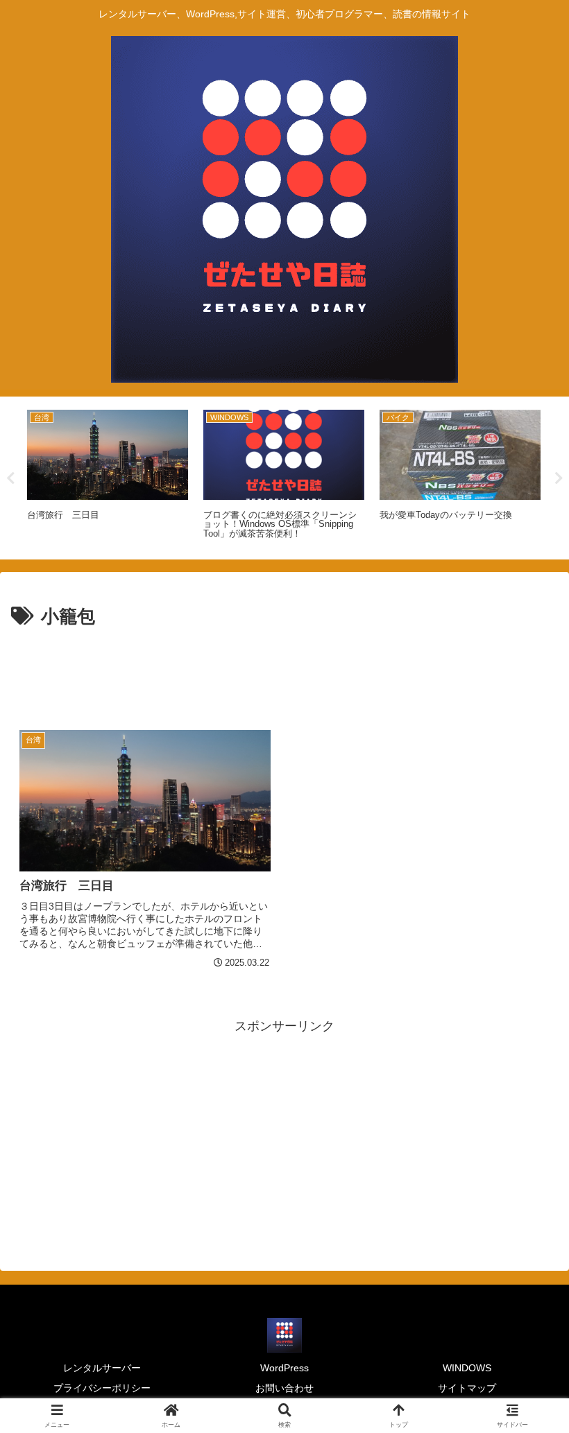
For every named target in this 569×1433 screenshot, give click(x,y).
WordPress (284, 1367)
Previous (10, 478)
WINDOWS (467, 1367)
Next (559, 478)
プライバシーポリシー (102, 1387)
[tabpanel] (108, 475)
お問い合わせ (284, 1387)
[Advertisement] (284, 671)
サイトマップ (467, 1387)
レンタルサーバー (102, 1367)
